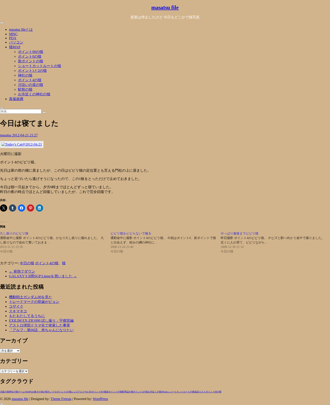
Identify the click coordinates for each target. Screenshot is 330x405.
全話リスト (200, 391)
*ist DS (88, 391)
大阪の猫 (4, 391)
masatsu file (165, 7)
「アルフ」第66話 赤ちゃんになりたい (41, 330)
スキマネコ (18, 311)
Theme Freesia (61, 399)
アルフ (81, 391)
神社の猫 (25, 75)
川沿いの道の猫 (30, 85)
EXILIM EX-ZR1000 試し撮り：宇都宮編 (41, 320)
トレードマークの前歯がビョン (34, 302)
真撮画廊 (16, 99)
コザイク (16, 306)
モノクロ (52, 391)
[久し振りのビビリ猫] (55, 242)
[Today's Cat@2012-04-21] (22, 144)
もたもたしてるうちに (27, 316)
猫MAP (14, 47)
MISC (13, 34)
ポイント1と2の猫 (32, 70)
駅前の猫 (25, 89)
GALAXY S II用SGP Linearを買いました (43, 276)
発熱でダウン (22, 271)
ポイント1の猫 (64, 391)
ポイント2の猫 (140, 391)
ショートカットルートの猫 (39, 66)
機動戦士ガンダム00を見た (30, 297)
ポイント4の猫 (29, 80)
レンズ (74, 391)
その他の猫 (42, 391)
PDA (12, 38)
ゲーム (21, 391)
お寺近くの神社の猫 (34, 94)
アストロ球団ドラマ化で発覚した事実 (39, 325)
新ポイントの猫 (30, 61)
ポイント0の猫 (29, 56)
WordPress (29, 391)
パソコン (16, 42)
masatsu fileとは (21, 29)
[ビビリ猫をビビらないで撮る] (165, 242)
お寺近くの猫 (154, 391)
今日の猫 (27, 263)
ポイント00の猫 (30, 52)
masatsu (6, 135)
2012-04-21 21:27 (25, 135)
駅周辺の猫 (127, 391)
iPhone (164, 391)
